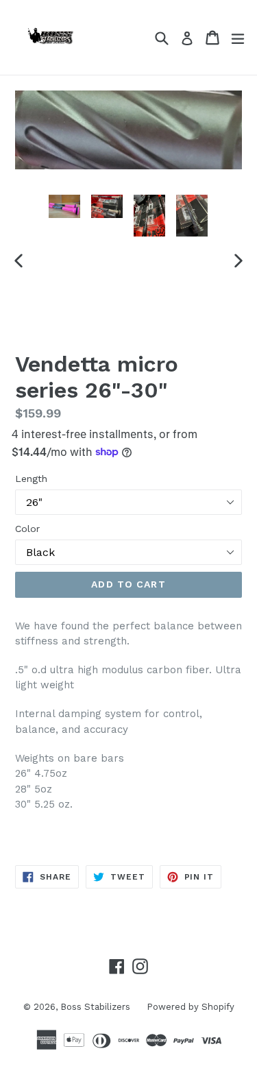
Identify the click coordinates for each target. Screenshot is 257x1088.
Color (27, 528)
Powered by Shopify (190, 1007)
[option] (64, 206)
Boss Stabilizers (96, 1007)
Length (31, 478)
